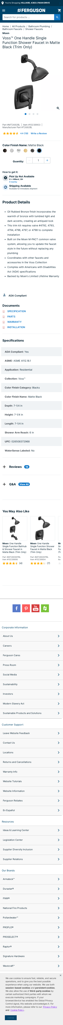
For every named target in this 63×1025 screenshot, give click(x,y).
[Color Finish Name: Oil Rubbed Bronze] (4, 150)
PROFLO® (8, 927)
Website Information (14, 791)
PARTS (11, 316)
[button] (60, 975)
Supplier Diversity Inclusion (18, 849)
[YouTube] (35, 608)
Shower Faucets (34, 29)
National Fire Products (15, 908)
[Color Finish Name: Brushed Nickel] (11, 150)
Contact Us (9, 742)
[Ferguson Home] (31, 10)
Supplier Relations (13, 859)
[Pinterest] (26, 608)
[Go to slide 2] (29, 114)
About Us (8, 636)
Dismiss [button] (10, 1018)
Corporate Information (15, 627)
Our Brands (8, 870)
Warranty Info (10, 771)
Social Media (10, 674)
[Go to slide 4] (37, 114)
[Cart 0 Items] (59, 10)
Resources (8, 821)
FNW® (6, 898)
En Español (9, 810)
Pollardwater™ (10, 917)
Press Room (9, 665)
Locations (8, 752)
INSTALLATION (16, 327)
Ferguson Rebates (13, 800)
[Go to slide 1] (25, 114)
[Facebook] (16, 608)
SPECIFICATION (16, 311)
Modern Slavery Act (13, 703)
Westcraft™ (9, 965)
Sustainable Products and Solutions (22, 713)
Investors (8, 693)
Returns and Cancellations (17, 762)
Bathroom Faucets (12, 29)
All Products (19, 26)
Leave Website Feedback (16, 733)
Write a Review (39, 133)
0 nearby (13, 182)
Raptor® (7, 946)
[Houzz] (45, 608)
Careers (7, 645)
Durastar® (8, 888)
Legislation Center (13, 839)
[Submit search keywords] (57, 17)
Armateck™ (9, 879)
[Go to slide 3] (33, 114)
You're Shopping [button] (27, 3)
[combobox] (30, 17)
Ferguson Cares (11, 655)
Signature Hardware (14, 956)
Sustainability (10, 684)
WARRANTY (14, 321)
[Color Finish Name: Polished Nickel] (32, 150)
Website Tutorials (12, 781)
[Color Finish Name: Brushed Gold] (25, 150)
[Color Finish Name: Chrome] (18, 150)
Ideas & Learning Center (16, 830)
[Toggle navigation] (4, 10)
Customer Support (12, 724)
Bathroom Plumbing (39, 26)
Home (5, 26)
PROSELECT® (10, 936)
